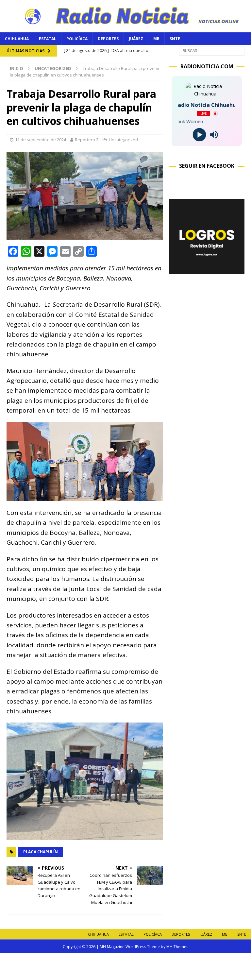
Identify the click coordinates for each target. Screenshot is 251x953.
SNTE (175, 39)
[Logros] (206, 270)
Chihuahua (17, 39)
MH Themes (177, 946)
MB (156, 39)
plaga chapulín (40, 852)
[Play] (199, 135)
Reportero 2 (86, 140)
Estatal (47, 39)
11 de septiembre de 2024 (40, 140)
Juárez (136, 39)
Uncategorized (123, 140)
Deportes (108, 39)
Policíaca (77, 39)
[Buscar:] (211, 50)
